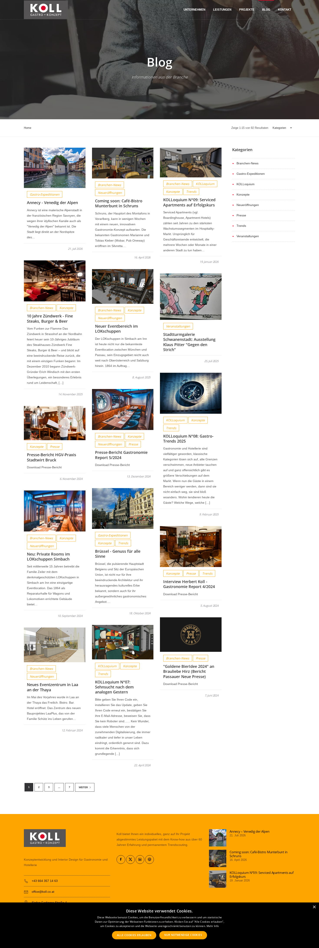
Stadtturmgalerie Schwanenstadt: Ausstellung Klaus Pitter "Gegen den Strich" (189, 342)
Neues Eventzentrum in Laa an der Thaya (52, 687)
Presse (133, 444)
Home (27, 127)
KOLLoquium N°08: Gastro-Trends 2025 (188, 438)
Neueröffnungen (110, 193)
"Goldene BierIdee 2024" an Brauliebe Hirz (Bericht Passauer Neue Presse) (188, 671)
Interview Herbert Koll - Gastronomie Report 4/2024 (189, 584)
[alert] (159, 925)
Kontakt (284, 9)
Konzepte (173, 192)
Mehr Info (213, 926)
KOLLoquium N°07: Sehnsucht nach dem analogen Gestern (114, 687)
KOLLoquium (205, 184)
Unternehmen (194, 9)
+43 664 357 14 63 (45, 881)
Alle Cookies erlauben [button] (134, 935)
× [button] (314, 907)
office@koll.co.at (43, 891)
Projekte (246, 9)
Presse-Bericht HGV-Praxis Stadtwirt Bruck (51, 457)
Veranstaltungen (178, 326)
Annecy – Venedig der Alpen (249, 831)
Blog (266, 9)
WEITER (84, 787)
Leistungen (222, 9)
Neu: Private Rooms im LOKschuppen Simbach (48, 556)
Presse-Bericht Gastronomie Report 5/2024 (121, 455)
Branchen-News (109, 185)
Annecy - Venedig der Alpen (52, 202)
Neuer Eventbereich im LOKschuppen (116, 329)
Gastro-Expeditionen (44, 194)
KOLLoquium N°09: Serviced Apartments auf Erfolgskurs (189, 202)
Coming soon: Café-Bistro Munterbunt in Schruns (118, 203)
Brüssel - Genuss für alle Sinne (117, 554)
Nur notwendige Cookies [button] (183, 935)
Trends (191, 192)
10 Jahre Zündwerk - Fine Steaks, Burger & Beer (50, 318)
